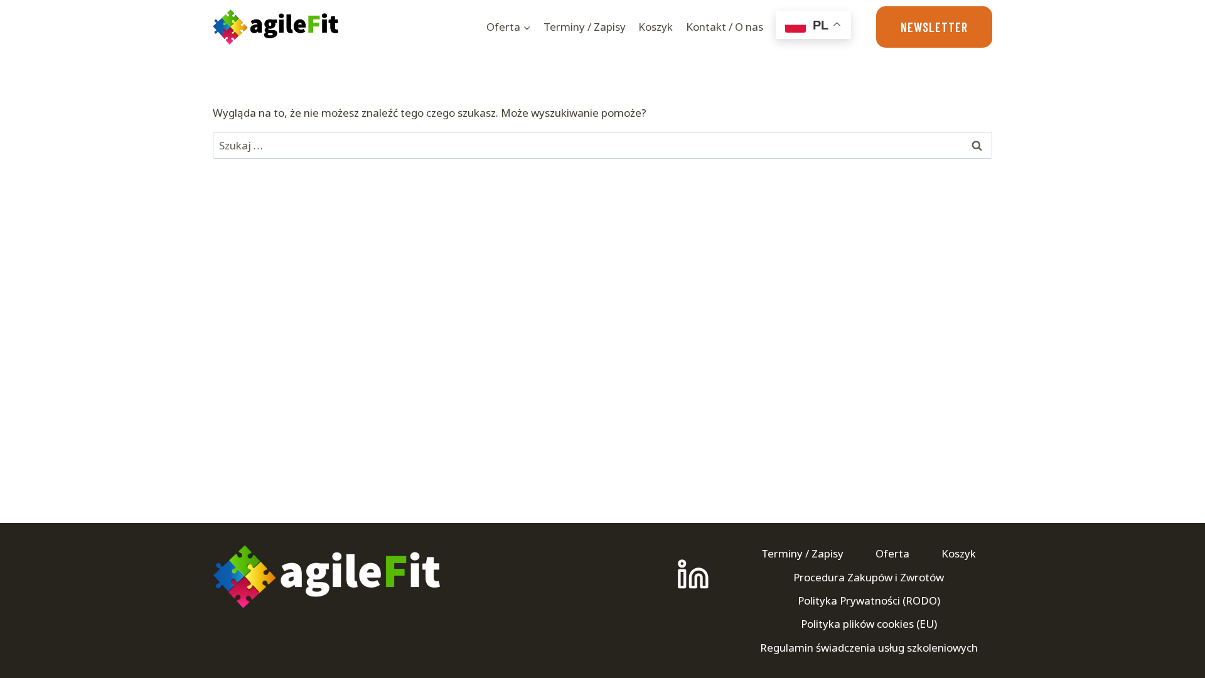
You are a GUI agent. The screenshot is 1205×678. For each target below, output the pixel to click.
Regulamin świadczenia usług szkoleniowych (869, 647)
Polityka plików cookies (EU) (869, 623)
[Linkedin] (693, 575)
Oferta (892, 553)
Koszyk (655, 26)
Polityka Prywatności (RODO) (869, 600)
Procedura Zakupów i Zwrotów (868, 577)
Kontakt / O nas (724, 26)
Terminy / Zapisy (585, 26)
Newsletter (934, 27)
